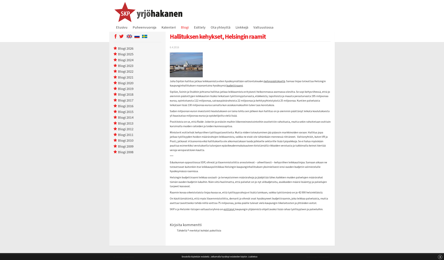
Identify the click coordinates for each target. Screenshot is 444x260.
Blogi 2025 (125, 54)
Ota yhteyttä (220, 27)
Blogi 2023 (125, 65)
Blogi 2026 (125, 48)
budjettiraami (234, 85)
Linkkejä (242, 27)
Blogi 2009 (125, 146)
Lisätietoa (252, 256)
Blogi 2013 (125, 123)
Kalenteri (168, 27)
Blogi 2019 (125, 88)
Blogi (185, 27)
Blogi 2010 (125, 140)
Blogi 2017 (125, 100)
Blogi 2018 (125, 94)
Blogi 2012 (125, 129)
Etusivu (121, 27)
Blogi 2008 (125, 152)
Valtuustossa (263, 27)
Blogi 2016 (125, 106)
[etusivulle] (147, 12)
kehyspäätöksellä (274, 81)
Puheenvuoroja (144, 27)
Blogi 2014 (125, 117)
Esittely (200, 27)
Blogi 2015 (125, 112)
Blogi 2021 (125, 77)
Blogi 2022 (125, 71)
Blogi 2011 (125, 135)
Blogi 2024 (125, 60)
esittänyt (229, 209)
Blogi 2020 (125, 83)
